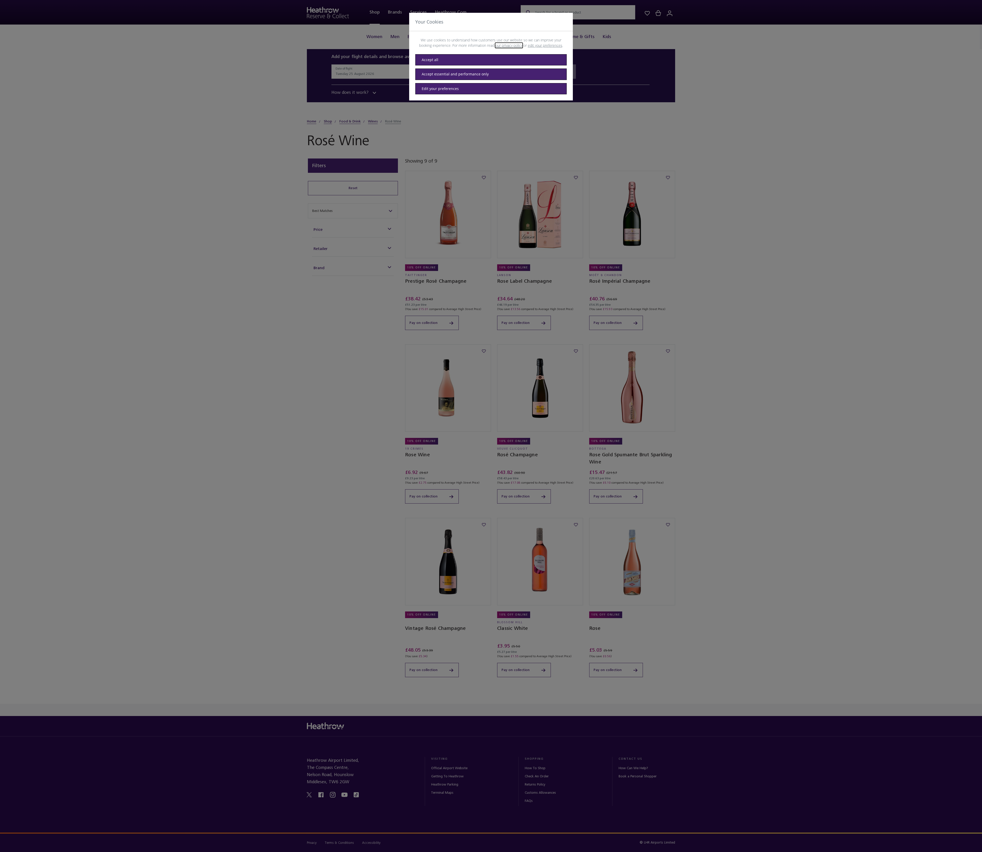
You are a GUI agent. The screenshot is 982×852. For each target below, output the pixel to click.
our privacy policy (508, 45)
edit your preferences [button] (545, 45)
